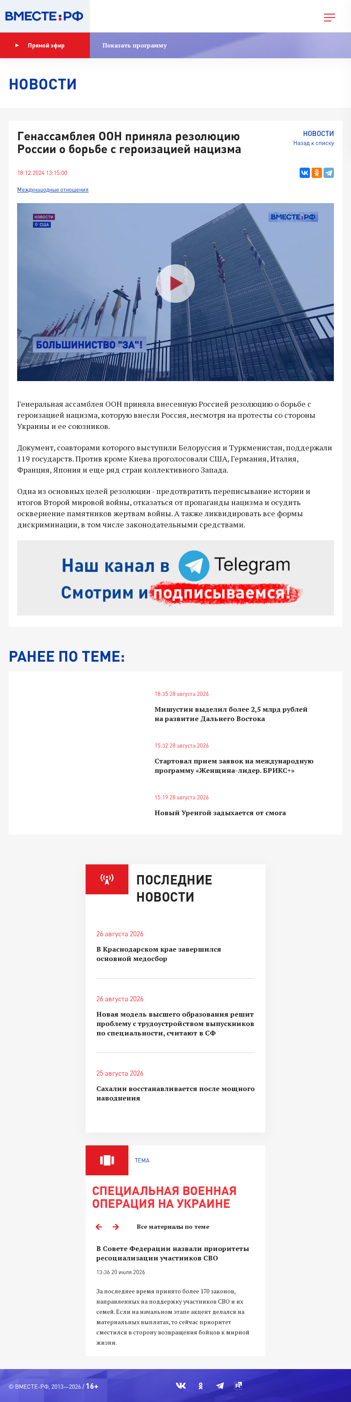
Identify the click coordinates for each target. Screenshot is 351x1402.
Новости (318, 133)
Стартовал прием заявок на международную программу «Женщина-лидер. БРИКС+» (234, 765)
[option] (175, 1295)
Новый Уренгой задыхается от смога (220, 812)
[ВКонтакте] (305, 173)
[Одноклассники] (317, 173)
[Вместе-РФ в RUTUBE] (238, 1385)
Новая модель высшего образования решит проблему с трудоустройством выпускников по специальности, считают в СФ (175, 1023)
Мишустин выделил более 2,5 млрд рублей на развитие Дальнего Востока (231, 713)
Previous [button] (98, 1226)
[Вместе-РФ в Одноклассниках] (201, 1385)
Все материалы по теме (173, 1226)
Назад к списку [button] (313, 142)
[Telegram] (329, 173)
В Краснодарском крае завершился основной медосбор (158, 953)
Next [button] (115, 1226)
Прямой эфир (46, 45)
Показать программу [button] (135, 45)
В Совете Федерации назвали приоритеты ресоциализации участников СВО (172, 1253)
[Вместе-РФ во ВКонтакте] (181, 1385)
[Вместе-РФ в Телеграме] (220, 1385)
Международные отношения (53, 189)
